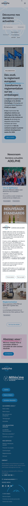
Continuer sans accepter (18, 227)
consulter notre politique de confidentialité (14, 270)
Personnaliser (10, 277)
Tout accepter (20, 277)
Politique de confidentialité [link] (14, 280)
